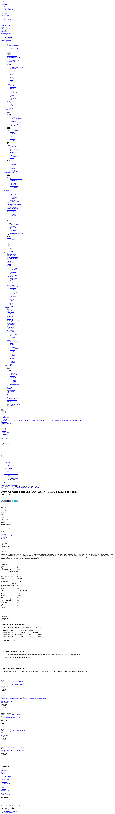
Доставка (6, 8)
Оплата (6, 6)
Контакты (6, 11)
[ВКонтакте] (2, 501)
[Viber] (10, 501)
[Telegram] (17, 501)
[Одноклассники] (4, 501)
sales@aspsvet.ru (5, 796)
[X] (8, 501)
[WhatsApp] (12, 501)
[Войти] (1, 448)
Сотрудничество (5, 779)
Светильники (4, 770)
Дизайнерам (7, 17)
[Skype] (15, 501)
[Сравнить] (1, 497)
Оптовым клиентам (9, 19)
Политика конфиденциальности (9, 809)
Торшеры (3, 773)
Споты (2, 775)
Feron (2, 686)
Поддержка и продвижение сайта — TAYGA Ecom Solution (10, 812)
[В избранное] (1, 496)
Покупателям (4, 784)
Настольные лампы (6, 776)
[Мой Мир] (6, 501)
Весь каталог (4, 777)
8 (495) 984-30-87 (5, 26)
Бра (2, 772)
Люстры (3, 769)
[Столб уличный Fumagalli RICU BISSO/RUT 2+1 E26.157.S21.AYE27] (20, 488)
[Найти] (4, 412)
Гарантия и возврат (9, 9)
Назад (9, 475)
